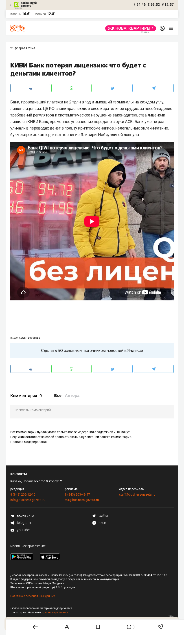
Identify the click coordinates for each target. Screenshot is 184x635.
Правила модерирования (29, 442)
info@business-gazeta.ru (27, 500)
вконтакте (25, 515)
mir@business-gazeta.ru (82, 500)
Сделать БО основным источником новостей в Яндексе (92, 350)
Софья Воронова (29, 337)
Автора (72, 395)
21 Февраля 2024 (22, 48)
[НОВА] (129, 28)
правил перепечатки (55, 612)
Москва (40, 14)
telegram (23, 523)
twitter (103, 515)
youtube (23, 530)
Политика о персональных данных (32, 596)
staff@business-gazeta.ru (137, 494)
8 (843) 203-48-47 (77, 494)
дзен (102, 523)
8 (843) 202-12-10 (22, 494)
